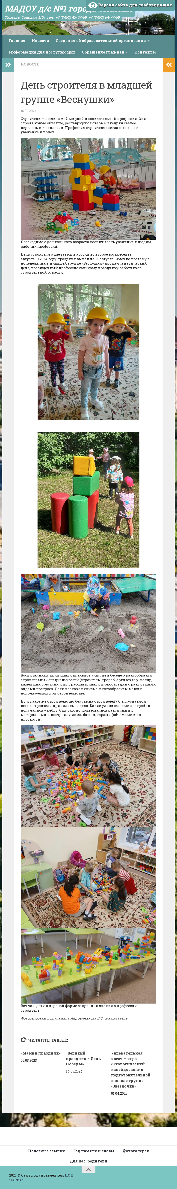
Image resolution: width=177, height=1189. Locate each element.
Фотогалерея (136, 1150)
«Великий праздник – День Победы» (83, 1059)
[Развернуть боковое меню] (8, 65)
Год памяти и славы (93, 1150)
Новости (40, 40)
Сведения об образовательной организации (101, 40)
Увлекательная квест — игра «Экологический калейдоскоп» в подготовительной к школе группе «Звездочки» (130, 1069)
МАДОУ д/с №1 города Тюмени (69, 8)
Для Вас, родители (88, 1161)
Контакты (145, 52)
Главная (17, 40)
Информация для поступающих (42, 52)
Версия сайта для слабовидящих (134, 5)
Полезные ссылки (46, 1150)
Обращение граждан (103, 52)
